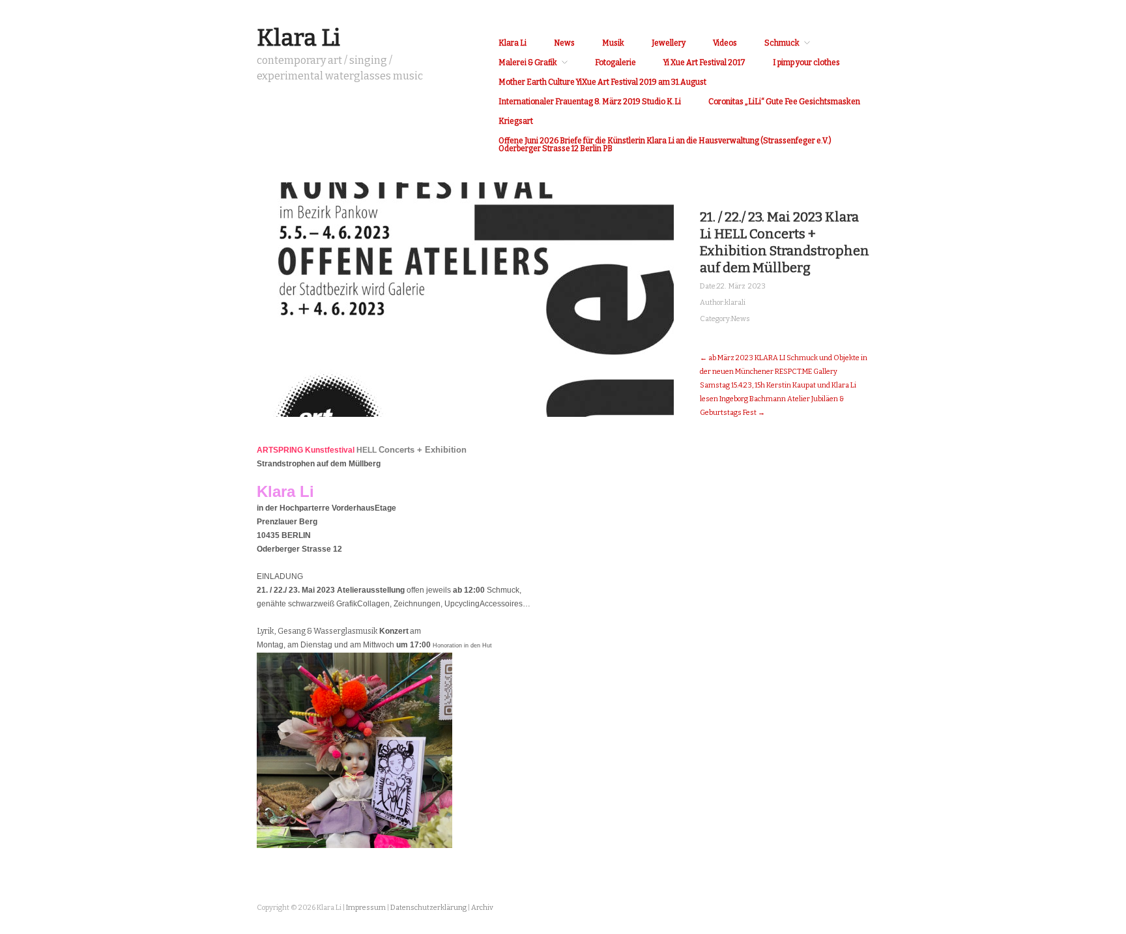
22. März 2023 (741, 286)
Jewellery (669, 43)
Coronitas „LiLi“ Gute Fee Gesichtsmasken (784, 102)
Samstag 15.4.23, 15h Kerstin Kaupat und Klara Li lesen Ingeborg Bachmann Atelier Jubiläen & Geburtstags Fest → (778, 399)
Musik (613, 43)
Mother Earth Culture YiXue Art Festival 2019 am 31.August (602, 82)
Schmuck (782, 43)
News (564, 43)
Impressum (366, 907)
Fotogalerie (615, 62)
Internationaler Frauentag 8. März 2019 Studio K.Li (589, 102)
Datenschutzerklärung (428, 907)
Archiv (482, 907)
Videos (725, 43)
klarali (735, 302)
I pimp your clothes (806, 62)
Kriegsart (515, 121)
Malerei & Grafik (527, 62)
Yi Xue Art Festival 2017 (704, 62)
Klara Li (298, 37)
